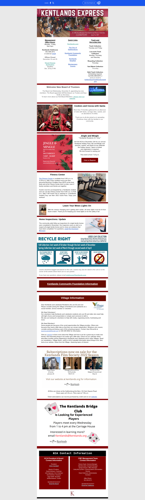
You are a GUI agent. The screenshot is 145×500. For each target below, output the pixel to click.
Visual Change (50, 63)
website (49, 334)
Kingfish (73, 60)
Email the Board (54, 484)
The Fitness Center (46, 178)
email (54, 53)
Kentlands (68, 53)
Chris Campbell (54, 466)
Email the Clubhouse (88, 485)
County (72, 66)
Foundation (73, 55)
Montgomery (72, 64)
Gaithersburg (73, 49)
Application (50, 65)
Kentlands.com (72, 44)
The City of (73, 47)
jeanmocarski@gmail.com (49, 331)
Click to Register (90, 160)
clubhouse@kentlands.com (76, 275)
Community (77, 53)
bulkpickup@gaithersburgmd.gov (95, 80)
